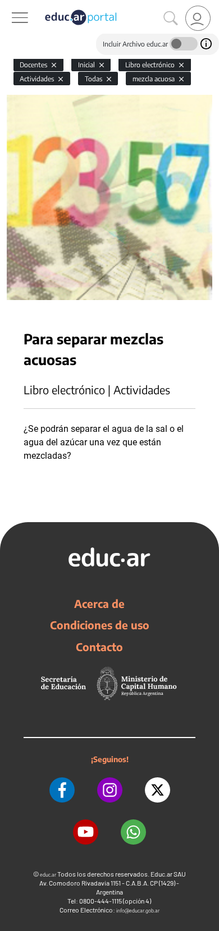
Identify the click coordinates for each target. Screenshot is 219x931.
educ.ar (48, 875)
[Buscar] (170, 18)
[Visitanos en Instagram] (110, 790)
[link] (198, 18)
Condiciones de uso (99, 625)
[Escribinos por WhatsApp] (133, 832)
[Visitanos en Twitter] (157, 790)
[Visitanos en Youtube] (86, 832)
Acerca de (99, 603)
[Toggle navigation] (10, 6)
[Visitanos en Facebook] (62, 790)
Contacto (99, 646)
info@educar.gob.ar (137, 910)
